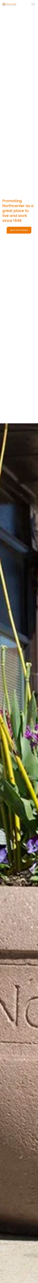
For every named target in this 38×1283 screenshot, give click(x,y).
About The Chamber (19, 230)
